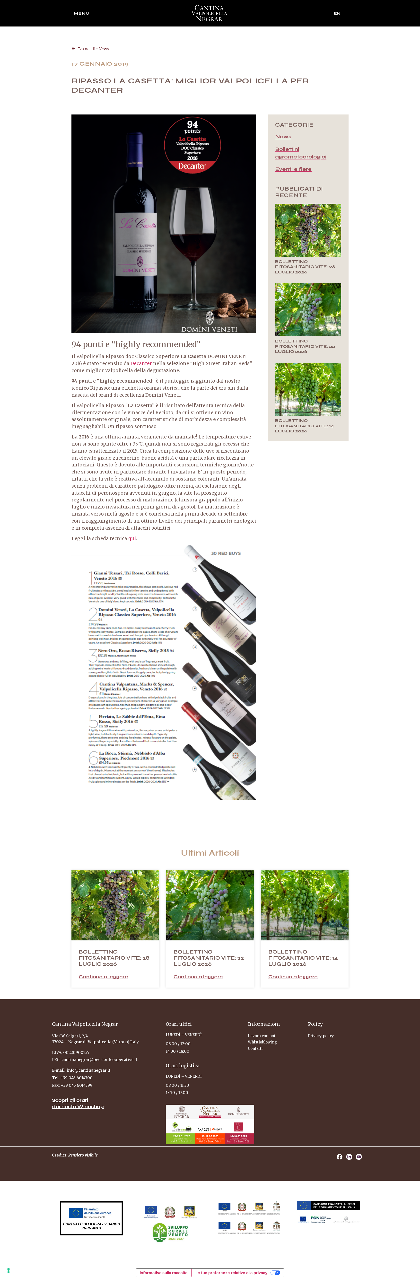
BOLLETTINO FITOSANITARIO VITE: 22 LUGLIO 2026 (305, 346)
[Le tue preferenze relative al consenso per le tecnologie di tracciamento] (8, 1270)
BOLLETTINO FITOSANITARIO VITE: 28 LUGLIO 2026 (305, 267)
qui (132, 538)
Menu (82, 13)
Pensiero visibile (83, 1155)
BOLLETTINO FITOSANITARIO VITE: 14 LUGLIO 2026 (304, 426)
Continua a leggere (103, 977)
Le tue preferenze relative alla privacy (231, 1272)
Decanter (141, 363)
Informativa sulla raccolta (163, 1272)
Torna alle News (93, 48)
